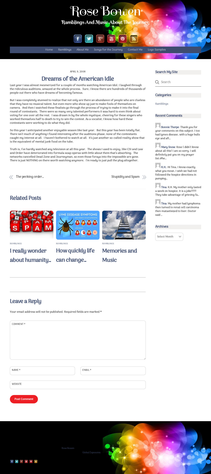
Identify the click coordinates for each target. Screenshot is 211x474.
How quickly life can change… (75, 255)
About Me (83, 49)
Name (16, 370)
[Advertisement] (77, 284)
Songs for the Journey (108, 49)
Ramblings (64, 49)
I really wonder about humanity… (30, 256)
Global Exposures (91, 453)
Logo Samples (157, 49)
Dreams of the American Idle (78, 79)
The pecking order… (30, 177)
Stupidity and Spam (125, 177)
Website (17, 384)
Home (49, 49)
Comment (18, 324)
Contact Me (135, 49)
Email (86, 370)
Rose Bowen (68, 448)
